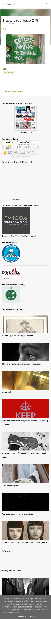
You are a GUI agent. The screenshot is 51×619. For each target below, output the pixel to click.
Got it (33, 616)
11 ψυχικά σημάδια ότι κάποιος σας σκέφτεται (21, 364)
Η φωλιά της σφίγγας (10, 486)
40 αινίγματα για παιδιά (11, 571)
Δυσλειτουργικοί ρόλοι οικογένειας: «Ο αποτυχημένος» (24, 542)
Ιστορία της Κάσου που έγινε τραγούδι (17, 336)
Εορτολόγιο (16, 199)
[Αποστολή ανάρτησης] (4, 70)
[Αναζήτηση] (47, 4)
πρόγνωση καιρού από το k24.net (20, 156)
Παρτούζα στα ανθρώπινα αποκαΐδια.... (18, 514)
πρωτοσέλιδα (25, 132)
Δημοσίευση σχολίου (13, 91)
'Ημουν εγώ (6, 392)
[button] (4, 28)
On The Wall (9, 72)
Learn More (21, 616)
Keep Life (11, 4)
